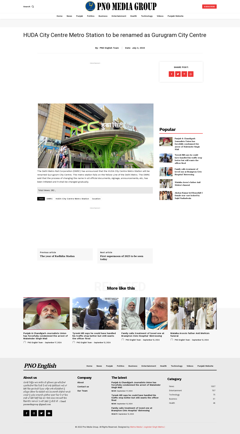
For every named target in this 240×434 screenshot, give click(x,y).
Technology (176, 366)
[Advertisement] (95, 84)
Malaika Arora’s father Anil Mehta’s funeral (187, 183)
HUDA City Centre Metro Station (72, 199)
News (120, 39)
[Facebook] (171, 74)
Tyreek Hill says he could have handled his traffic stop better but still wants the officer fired (188, 159)
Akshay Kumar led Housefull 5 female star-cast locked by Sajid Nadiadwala (189, 195)
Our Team (82, 391)
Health (163, 366)
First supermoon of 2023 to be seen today (121, 257)
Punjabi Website (205, 366)
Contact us (83, 386)
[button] (29, 6)
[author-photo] (25, 342)
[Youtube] (49, 413)
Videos (190, 366)
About (80, 382)
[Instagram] (34, 413)
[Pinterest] (184, 74)
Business (132, 366)
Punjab (109, 366)
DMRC (50, 199)
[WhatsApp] (190, 74)
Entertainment (149, 366)
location (96, 199)
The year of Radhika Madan (57, 256)
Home (89, 366)
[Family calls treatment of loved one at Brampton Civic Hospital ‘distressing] (165, 171)
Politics (120, 366)
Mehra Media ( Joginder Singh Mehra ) (147, 427)
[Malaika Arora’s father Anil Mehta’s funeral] (165, 183)
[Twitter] (178, 74)
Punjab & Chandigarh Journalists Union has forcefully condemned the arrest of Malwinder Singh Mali (187, 144)
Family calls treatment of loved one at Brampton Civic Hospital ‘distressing (188, 172)
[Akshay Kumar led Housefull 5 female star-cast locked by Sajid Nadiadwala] (165, 195)
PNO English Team (109, 48)
